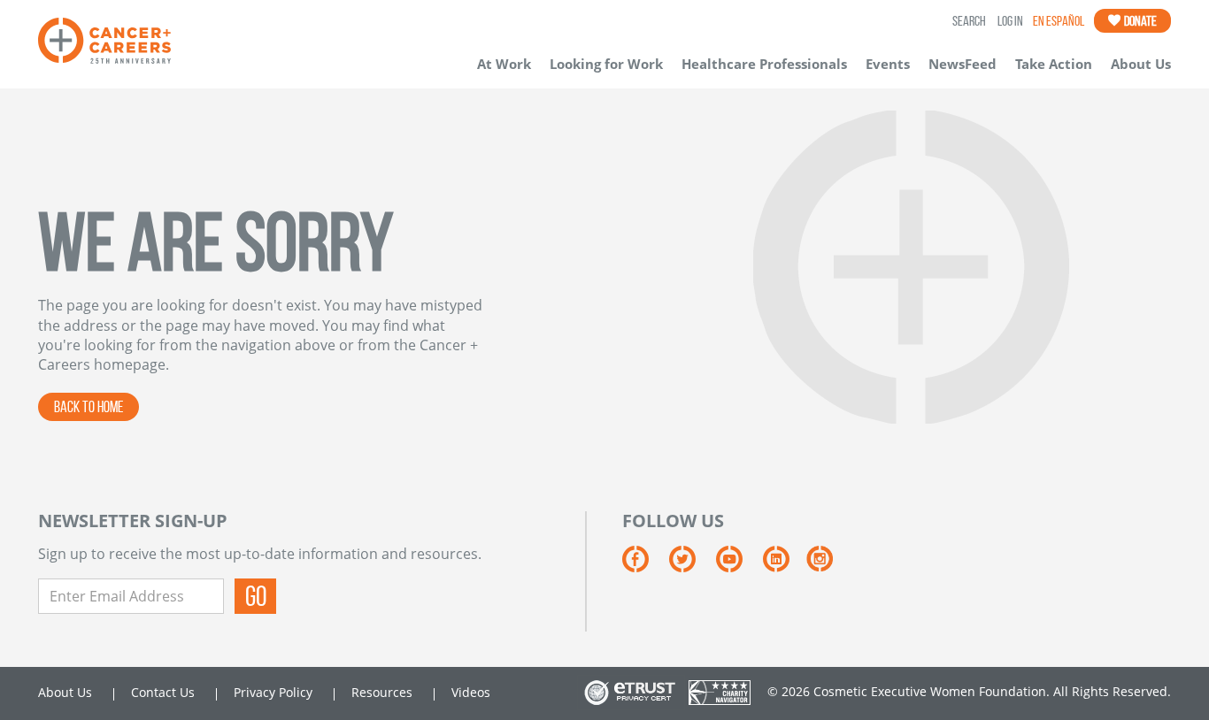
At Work (504, 64)
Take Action (1053, 64)
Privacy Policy (273, 692)
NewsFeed (962, 64)
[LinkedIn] (784, 565)
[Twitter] (692, 565)
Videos (470, 692)
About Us (1141, 64)
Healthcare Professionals (764, 64)
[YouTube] (739, 565)
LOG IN (1010, 20)
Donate (1139, 20)
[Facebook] (645, 565)
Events (888, 64)
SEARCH (969, 20)
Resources (381, 692)
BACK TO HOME (88, 407)
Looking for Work (606, 64)
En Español (1058, 20)
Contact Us (163, 692)
